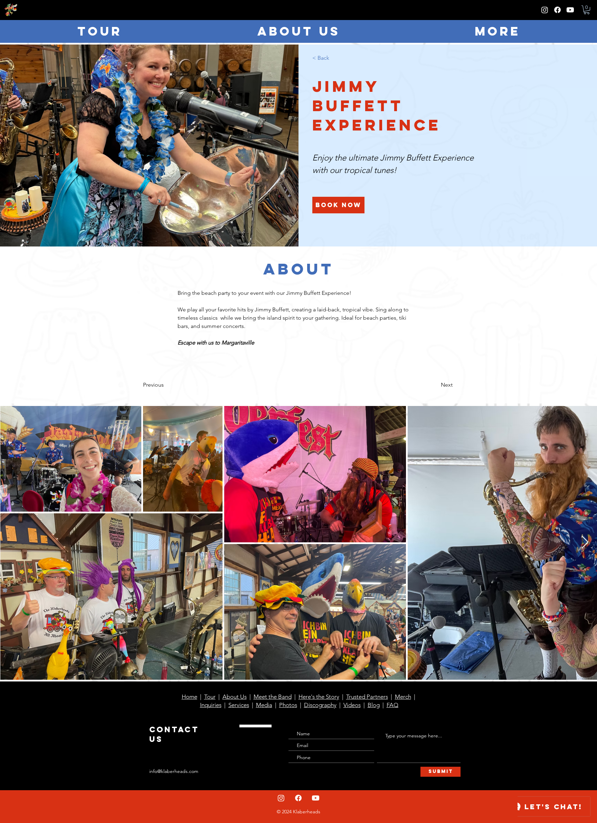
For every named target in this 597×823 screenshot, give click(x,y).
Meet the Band (273, 696)
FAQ (392, 704)
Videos (352, 704)
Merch (403, 696)
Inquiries (210, 704)
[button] (586, 10)
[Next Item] (585, 542)
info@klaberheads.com (173, 771)
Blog (374, 704)
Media (264, 704)
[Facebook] (557, 10)
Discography (320, 704)
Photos (288, 704)
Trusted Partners (367, 696)
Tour (210, 696)
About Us (234, 696)
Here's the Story (318, 696)
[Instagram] (544, 10)
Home (189, 696)
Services (238, 704)
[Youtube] (570, 10)
